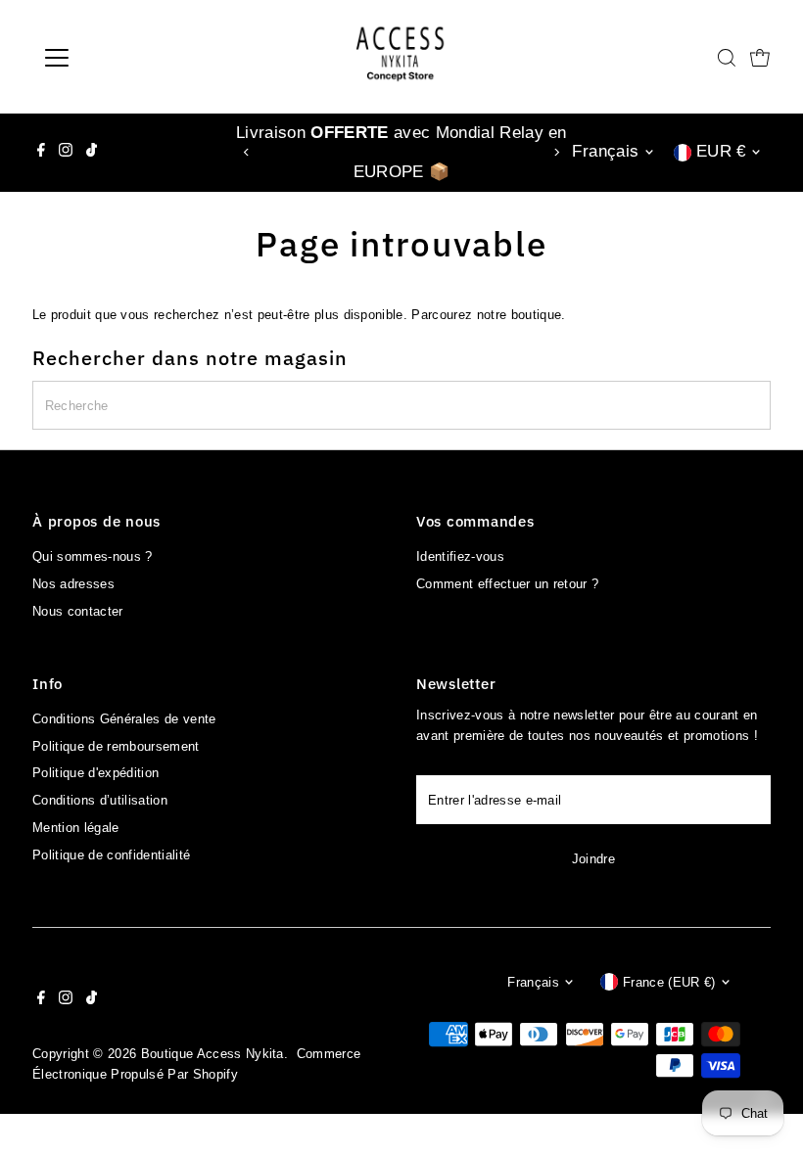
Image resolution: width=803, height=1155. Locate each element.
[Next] (557, 152)
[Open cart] (760, 58)
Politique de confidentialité (111, 855)
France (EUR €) (669, 982)
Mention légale (75, 827)
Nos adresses (73, 584)
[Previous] (246, 152)
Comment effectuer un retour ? (507, 584)
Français (605, 151)
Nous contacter (77, 611)
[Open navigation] (120, 57)
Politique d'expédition (95, 772)
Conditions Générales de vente (123, 719)
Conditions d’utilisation (99, 800)
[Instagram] (65, 152)
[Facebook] (41, 152)
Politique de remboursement (115, 746)
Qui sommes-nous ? (92, 556)
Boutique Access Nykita (212, 1053)
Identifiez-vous (460, 556)
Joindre (593, 859)
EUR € (721, 151)
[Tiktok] (91, 152)
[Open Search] (726, 58)
